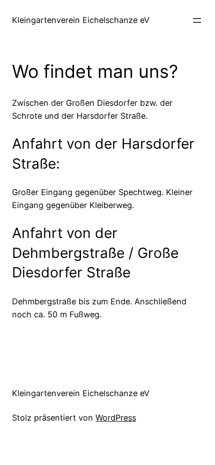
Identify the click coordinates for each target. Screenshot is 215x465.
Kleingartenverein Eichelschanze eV (81, 20)
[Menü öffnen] (197, 20)
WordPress (116, 418)
